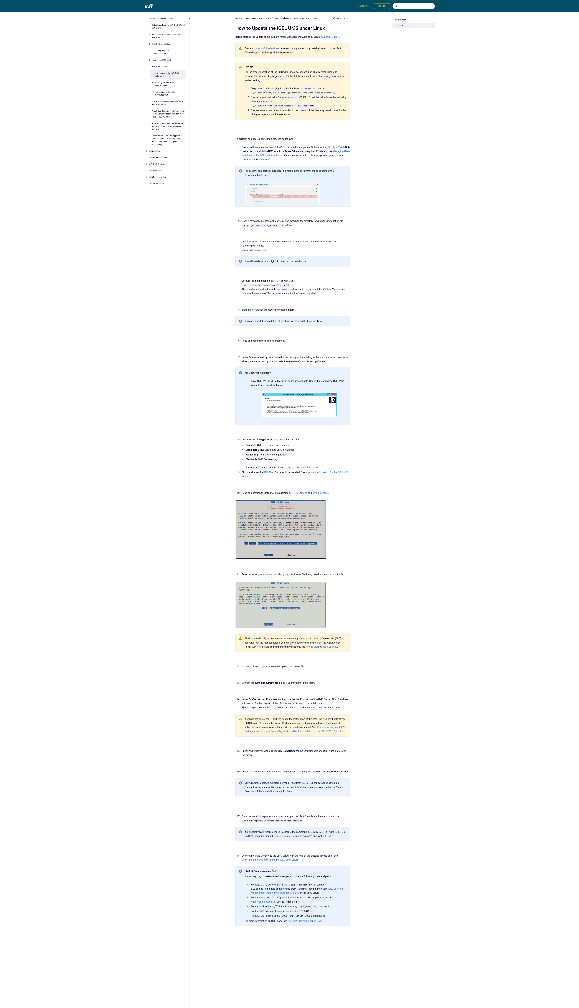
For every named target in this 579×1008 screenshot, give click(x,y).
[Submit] (396, 6)
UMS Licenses (320, 493)
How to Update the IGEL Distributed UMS (165, 93)
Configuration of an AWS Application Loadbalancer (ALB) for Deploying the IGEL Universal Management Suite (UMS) (167, 140)
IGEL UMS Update (159, 66)
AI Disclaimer (363, 6)
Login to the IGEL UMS (161, 60)
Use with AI (340, 18)
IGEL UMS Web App (157, 164)
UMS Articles (154, 151)
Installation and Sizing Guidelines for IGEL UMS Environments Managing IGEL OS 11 (167, 126)
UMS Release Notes (157, 177)
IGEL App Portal (335, 147)
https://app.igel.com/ (262, 901)
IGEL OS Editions (298, 493)
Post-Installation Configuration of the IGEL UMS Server (167, 103)
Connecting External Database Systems (160, 52)
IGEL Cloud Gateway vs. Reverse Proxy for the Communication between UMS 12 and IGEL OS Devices (168, 114)
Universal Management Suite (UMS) (258, 18)
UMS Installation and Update (161, 19)
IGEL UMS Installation (161, 44)
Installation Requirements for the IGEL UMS (166, 36)
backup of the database (266, 48)
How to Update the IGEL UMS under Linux (167, 74)
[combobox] (414, 6)
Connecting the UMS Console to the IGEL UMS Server (270, 859)
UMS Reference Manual (159, 158)
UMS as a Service (156, 184)
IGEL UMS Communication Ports (305, 921)
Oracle (400, 25)
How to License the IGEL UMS (321, 646)
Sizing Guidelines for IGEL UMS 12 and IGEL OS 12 (168, 26)
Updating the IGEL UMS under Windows (164, 84)
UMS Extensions (156, 171)
